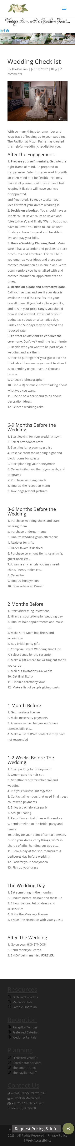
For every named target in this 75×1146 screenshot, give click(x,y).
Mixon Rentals (22, 1002)
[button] (68, 1128)
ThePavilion (20, 69)
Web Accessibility (38, 1140)
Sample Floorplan (24, 1007)
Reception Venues (25, 1027)
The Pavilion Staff (24, 1073)
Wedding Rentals (24, 1037)
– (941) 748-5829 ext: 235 (27, 1093)
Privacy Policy (57, 1135)
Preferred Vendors (25, 997)
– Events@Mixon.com (25, 1098)
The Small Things (24, 1068)
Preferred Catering (25, 1032)
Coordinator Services (26, 1063)
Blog (54, 69)
